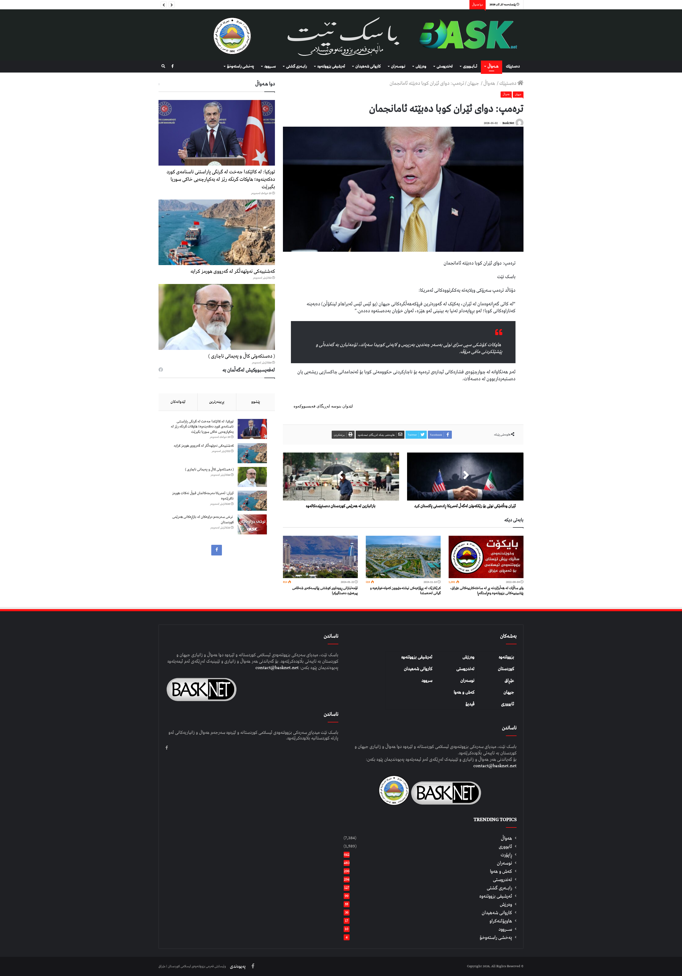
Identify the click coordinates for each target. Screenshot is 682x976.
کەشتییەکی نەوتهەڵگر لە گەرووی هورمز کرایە (232, 271)
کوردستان (506, 669)
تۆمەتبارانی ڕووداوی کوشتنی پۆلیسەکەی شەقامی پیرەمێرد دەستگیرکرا (325, 591)
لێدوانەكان (177, 401)
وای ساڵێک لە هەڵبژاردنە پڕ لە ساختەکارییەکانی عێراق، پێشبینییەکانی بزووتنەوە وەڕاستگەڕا (486, 591)
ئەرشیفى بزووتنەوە (331, 66)
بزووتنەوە (506, 657)
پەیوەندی (238, 966)
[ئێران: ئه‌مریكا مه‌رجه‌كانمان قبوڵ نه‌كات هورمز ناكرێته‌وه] (252, 501)
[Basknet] (465, 35)
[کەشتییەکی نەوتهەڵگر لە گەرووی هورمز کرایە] (217, 232)
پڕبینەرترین (216, 401)
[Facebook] (172, 67)
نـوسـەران (398, 66)
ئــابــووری (470, 66)
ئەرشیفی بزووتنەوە (416, 657)
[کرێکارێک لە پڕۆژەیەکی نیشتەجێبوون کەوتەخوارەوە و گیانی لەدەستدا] (403, 557)
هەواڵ (489, 83)
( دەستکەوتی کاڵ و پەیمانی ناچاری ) (241, 356)
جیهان (473, 83)
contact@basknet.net (495, 766)
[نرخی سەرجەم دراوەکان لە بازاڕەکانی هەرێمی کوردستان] (252, 524)
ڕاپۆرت (506, 855)
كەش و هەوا (501, 871)
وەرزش (421, 66)
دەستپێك (513, 66)
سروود (426, 680)
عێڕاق (509, 680)
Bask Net (508, 123)
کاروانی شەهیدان (418, 669)
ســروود (270, 66)
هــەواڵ (493, 66)
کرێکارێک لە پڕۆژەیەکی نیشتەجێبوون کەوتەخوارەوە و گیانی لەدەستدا (405, 591)
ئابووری (507, 704)
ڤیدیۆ (469, 704)
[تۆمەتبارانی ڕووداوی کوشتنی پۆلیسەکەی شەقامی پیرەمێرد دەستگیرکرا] (320, 557)
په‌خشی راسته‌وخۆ (240, 66)
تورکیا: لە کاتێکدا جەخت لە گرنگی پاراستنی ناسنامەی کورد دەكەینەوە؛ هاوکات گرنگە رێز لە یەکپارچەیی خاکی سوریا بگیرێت (221, 179)
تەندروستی (445, 66)
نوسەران (467, 680)
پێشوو (255, 401)
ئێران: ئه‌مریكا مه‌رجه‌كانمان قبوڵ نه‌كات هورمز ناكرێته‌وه (203, 496)
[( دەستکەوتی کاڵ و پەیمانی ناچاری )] (217, 317)
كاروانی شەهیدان (368, 66)
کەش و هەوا (464, 692)
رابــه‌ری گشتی (296, 66)
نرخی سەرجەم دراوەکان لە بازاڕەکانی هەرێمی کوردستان (203, 520)
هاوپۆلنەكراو (500, 921)
